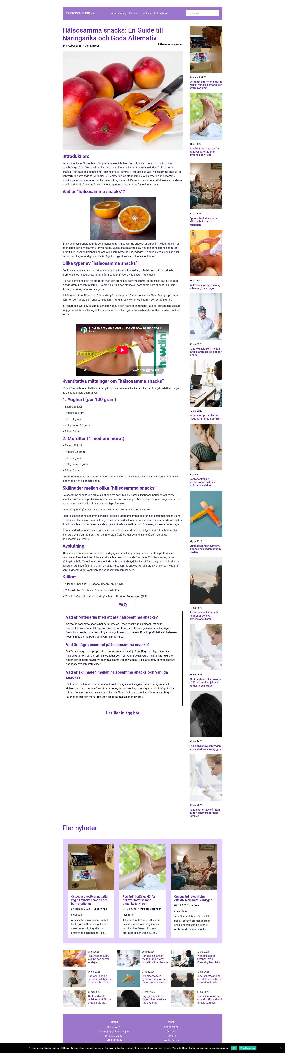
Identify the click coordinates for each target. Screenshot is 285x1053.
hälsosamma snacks (170, 44)
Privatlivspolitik (247, 1048)
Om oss (133, 13)
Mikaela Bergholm (150, 908)
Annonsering (118, 13)
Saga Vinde (100, 908)
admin (195, 905)
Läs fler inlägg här (122, 713)
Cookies (146, 13)
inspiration (77, 914)
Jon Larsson (92, 45)
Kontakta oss (161, 13)
